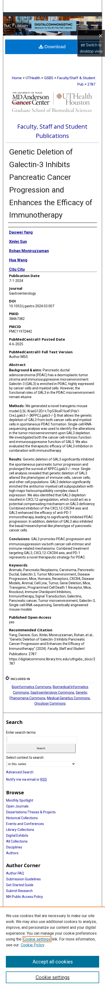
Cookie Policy (32, 945)
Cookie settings (37, 939)
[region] (52, 948)
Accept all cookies (52, 962)
